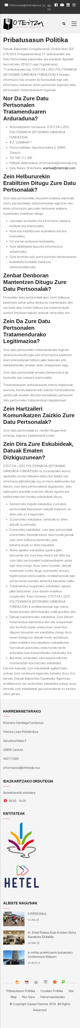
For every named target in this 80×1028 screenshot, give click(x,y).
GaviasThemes (37, 1004)
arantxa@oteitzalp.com (59, 168)
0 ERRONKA (37, 914)
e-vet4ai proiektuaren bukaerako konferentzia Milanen (50, 954)
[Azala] (23, 23)
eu (49, 5)
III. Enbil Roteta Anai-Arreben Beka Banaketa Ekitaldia (52, 935)
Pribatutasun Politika (20, 991)
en (49, 9)
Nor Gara (28, 997)
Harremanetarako (52, 997)
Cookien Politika (52, 991)
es (43, 5)
